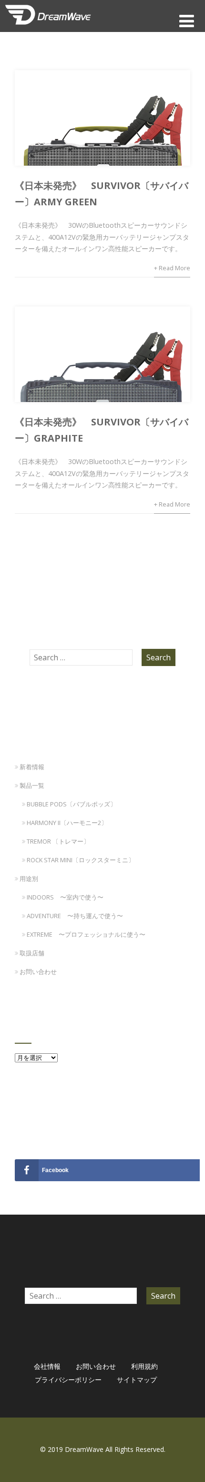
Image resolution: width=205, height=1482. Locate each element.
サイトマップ (137, 1379)
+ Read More (172, 268)
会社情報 (47, 1366)
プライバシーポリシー (68, 1379)
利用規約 (144, 1366)
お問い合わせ (38, 971)
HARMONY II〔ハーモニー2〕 (67, 822)
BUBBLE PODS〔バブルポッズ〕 (71, 804)
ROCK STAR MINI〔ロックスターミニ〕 (80, 860)
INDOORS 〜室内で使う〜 (65, 897)
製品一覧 (32, 785)
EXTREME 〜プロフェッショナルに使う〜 (86, 934)
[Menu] (186, 20)
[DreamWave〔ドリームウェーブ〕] (48, 26)
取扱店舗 (32, 953)
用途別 (29, 878)
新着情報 (32, 766)
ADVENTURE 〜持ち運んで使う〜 (75, 915)
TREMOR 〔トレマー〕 (58, 841)
